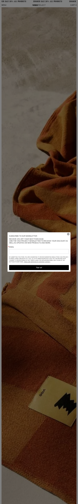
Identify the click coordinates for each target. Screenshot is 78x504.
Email (11, 247)
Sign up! (39, 267)
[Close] (69, 234)
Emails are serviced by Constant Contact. (37, 262)
